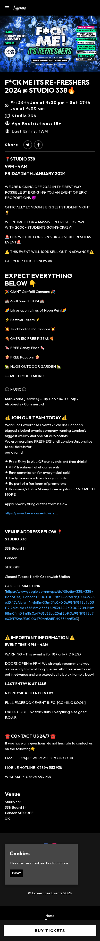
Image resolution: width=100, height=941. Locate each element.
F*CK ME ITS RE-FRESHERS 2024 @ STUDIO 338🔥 (47, 86)
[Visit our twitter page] (27, 144)
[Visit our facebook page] (38, 144)
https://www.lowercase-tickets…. (31, 513)
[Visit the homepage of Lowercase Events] (17, 8)
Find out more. (57, 863)
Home (50, 916)
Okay (16, 873)
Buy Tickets (50, 930)
